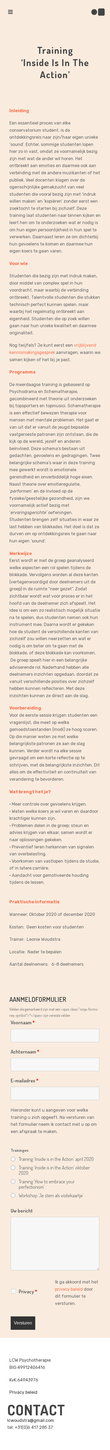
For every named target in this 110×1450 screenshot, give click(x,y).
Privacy (28, 1291)
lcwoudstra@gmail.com (30, 1420)
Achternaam (25, 1052)
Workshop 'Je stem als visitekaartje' (51, 1195)
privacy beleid (69, 1289)
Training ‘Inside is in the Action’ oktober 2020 (54, 1170)
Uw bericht (22, 1211)
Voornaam (23, 1022)
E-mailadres (24, 1080)
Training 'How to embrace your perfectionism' (47, 1184)
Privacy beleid (23, 1392)
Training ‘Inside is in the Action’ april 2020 (56, 1159)
